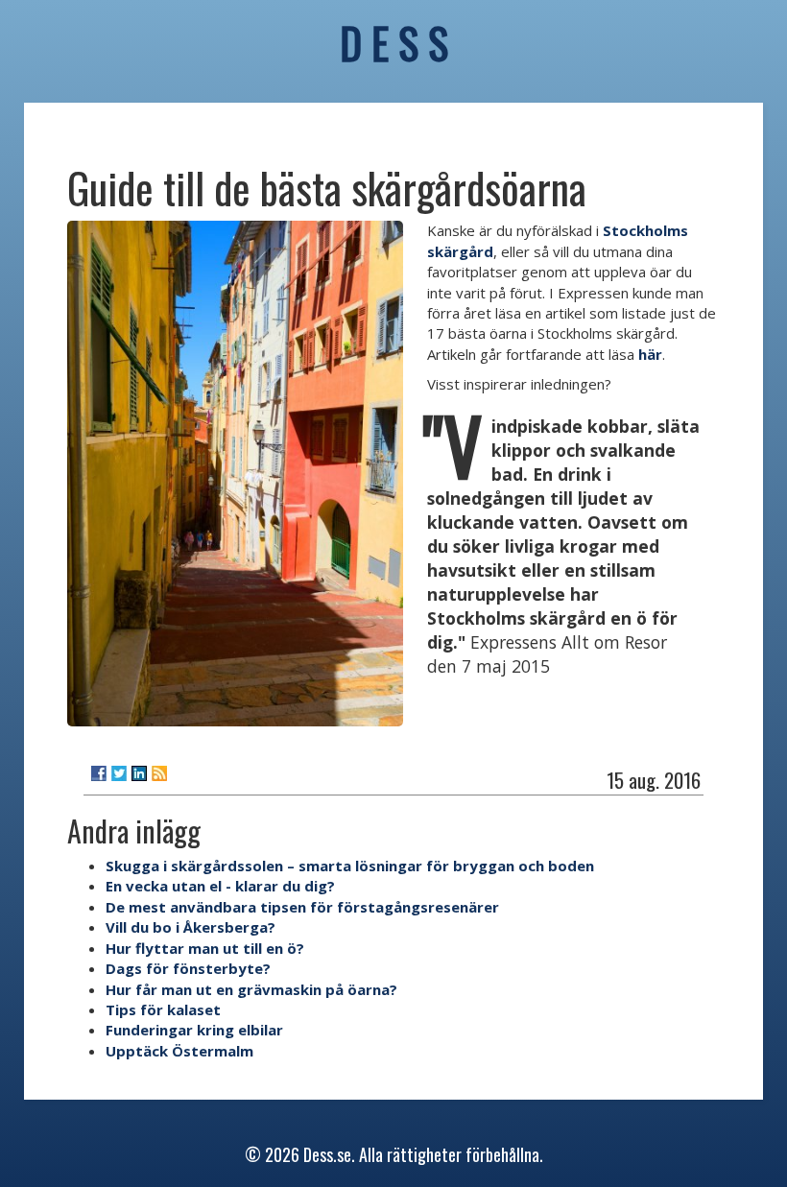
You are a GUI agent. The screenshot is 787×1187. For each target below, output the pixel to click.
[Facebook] (99, 773)
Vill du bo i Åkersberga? (190, 927)
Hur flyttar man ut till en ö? (205, 948)
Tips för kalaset (163, 1009)
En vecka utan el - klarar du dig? (220, 885)
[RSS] (159, 773)
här (650, 354)
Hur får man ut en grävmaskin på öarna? (251, 989)
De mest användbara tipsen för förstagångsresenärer (302, 906)
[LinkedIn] (139, 773)
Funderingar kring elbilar (194, 1029)
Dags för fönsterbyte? (188, 968)
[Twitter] (119, 773)
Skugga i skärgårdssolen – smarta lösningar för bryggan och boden (350, 865)
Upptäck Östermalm (179, 1050)
